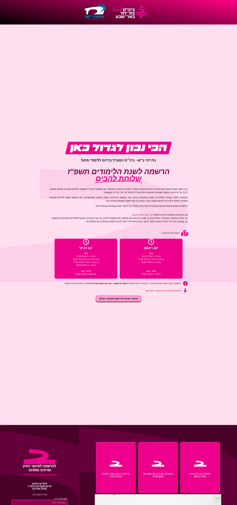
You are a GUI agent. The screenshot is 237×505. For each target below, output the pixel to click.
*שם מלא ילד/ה (60, 499)
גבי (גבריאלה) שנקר (142, 215)
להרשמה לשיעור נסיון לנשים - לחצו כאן (163, 291)
